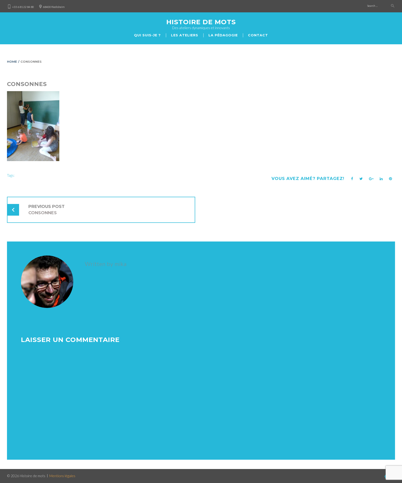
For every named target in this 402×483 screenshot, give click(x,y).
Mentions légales (62, 476)
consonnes (27, 84)
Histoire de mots (201, 22)
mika (121, 263)
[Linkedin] (390, 26)
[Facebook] (381, 26)
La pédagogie (223, 35)
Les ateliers (184, 35)
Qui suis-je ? (147, 35)
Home (12, 61)
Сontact (258, 35)
